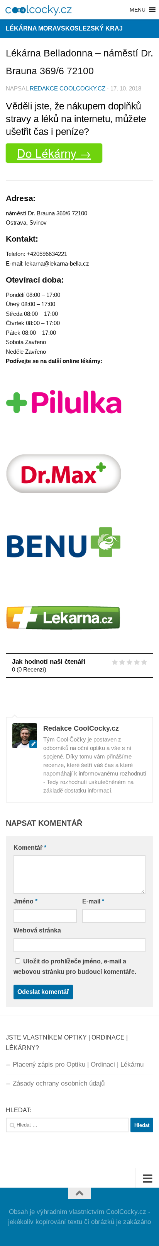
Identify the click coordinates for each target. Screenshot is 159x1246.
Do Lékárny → (54, 153)
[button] (137, 9)
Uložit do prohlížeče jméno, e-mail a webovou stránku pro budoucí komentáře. (75, 966)
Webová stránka (37, 930)
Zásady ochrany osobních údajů (59, 1083)
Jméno (25, 901)
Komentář (30, 847)
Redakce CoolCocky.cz (67, 88)
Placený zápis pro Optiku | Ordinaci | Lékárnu (78, 1064)
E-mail (93, 901)
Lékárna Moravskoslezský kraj (64, 28)
